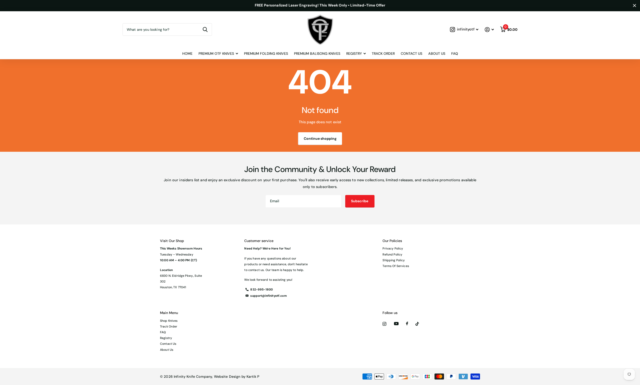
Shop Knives (169, 321)
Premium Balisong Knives (317, 53)
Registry (166, 338)
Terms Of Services (395, 266)
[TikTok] (417, 324)
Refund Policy (392, 254)
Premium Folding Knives (266, 53)
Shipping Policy (393, 260)
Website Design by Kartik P (237, 376)
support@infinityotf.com (268, 296)
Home (187, 53)
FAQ (454, 53)
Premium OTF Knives (216, 53)
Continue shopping (320, 138)
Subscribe (360, 201)
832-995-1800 (261, 290)
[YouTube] (396, 324)
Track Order (383, 53)
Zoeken (205, 29)
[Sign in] (489, 29)
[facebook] (407, 324)
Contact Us (411, 53)
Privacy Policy (392, 248)
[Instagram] (384, 324)
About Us (436, 53)
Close (634, 5)
